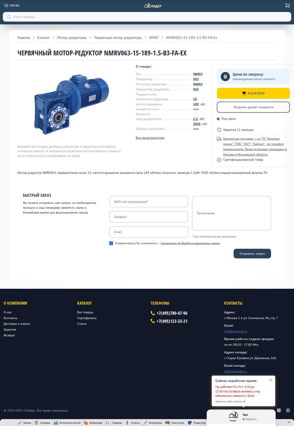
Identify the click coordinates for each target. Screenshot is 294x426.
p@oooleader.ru (235, 371)
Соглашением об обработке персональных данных (190, 243)
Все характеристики (150, 138)
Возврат (9, 335)
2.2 (195, 119)
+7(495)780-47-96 (172, 313)
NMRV (198, 74)
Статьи (82, 324)
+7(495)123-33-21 (172, 321)
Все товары (85, 312)
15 (195, 99)
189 (196, 104)
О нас (8, 312)
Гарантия (10, 329)
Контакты (10, 318)
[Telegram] (288, 410)
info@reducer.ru (235, 331)
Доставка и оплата (17, 324)
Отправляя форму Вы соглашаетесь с (167, 243)
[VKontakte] (279, 410)
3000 (197, 124)
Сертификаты (86, 318)
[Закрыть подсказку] (270, 380)
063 (196, 79)
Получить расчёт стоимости (253, 107)
